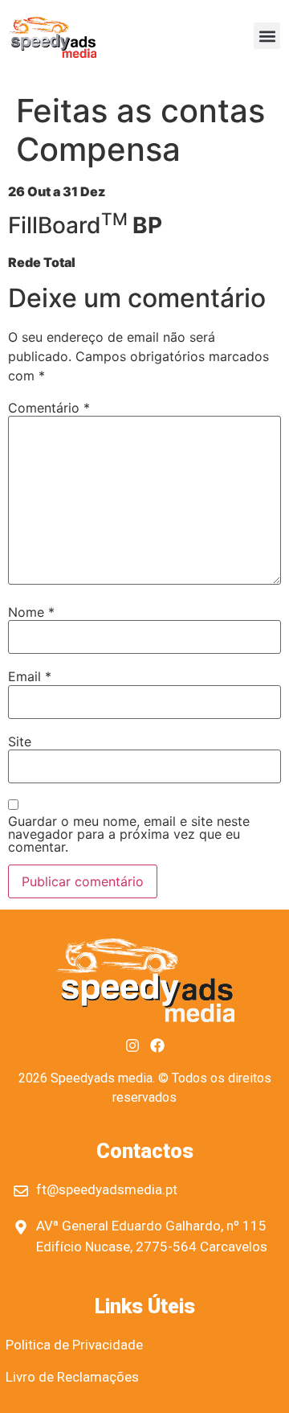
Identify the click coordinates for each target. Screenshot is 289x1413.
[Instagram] (132, 1045)
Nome (31, 612)
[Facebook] (157, 1045)
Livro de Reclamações (72, 1377)
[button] (267, 36)
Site (19, 741)
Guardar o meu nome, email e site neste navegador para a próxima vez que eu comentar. (129, 834)
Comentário (49, 407)
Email (29, 676)
